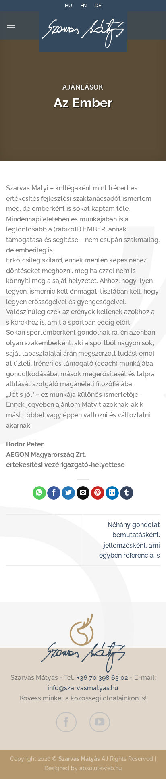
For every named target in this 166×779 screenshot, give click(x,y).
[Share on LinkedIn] (112, 493)
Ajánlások (83, 87)
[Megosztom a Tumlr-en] (126, 493)
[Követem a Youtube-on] (99, 722)
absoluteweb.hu (100, 767)
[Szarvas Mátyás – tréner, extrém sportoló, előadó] (83, 31)
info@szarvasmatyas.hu (83, 688)
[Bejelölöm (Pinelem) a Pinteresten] (97, 493)
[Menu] (11, 25)
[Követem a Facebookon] (66, 722)
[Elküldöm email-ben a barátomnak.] (83, 493)
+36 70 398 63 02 (102, 677)
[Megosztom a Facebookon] (53, 493)
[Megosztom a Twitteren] (68, 493)
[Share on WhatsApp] (39, 493)
